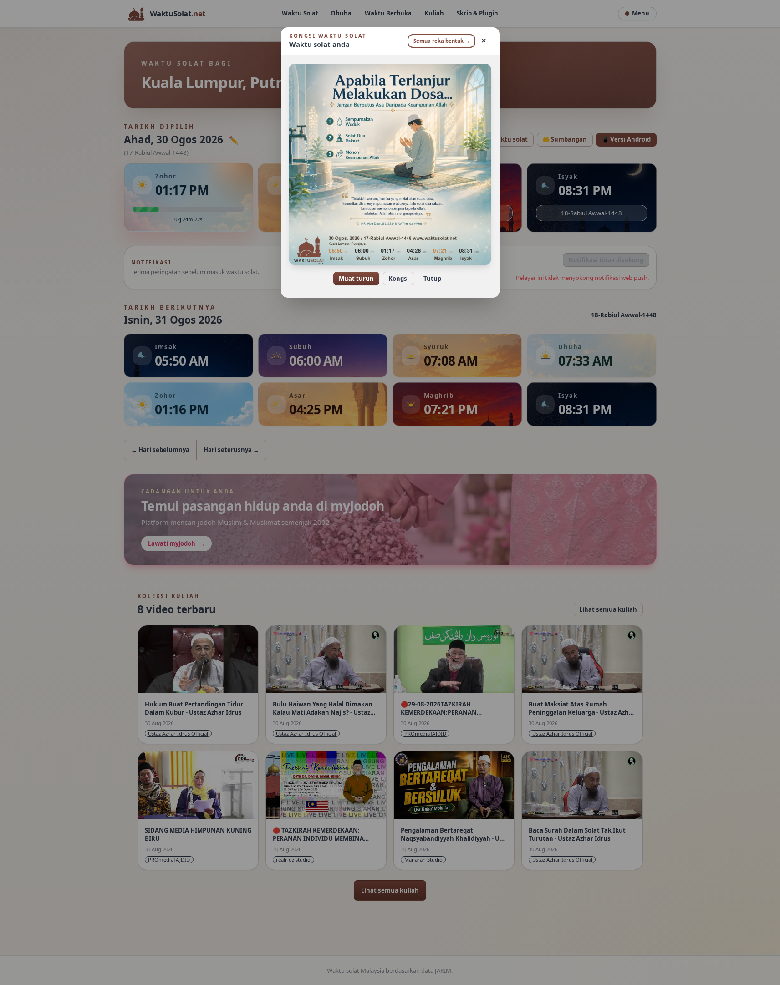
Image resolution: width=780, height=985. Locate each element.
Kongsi (398, 278)
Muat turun (356, 278)
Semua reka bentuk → (441, 40)
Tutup (432, 278)
